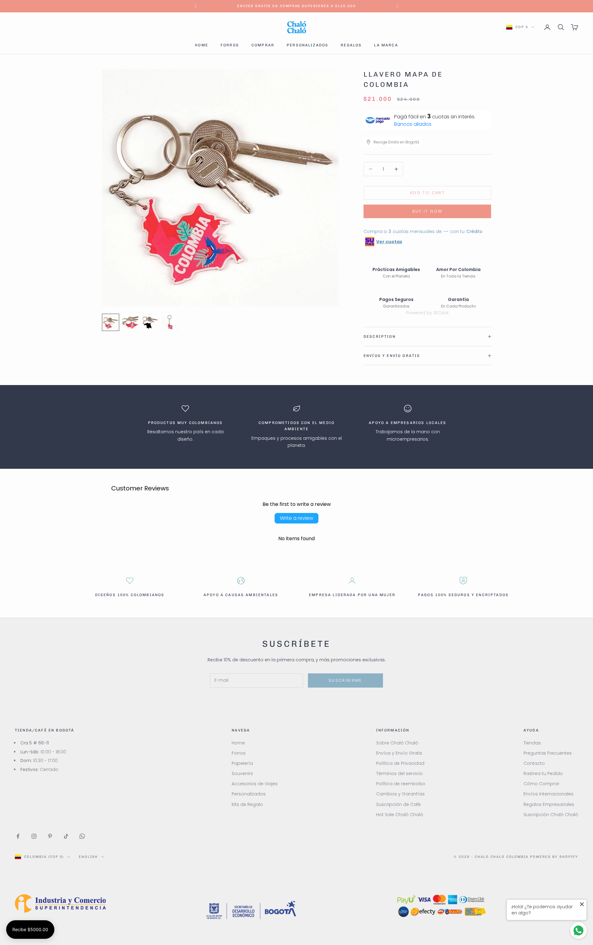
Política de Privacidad (400, 763)
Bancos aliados (412, 124)
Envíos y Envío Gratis (399, 753)
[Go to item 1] (110, 322)
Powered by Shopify (554, 857)
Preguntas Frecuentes (548, 753)
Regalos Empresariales (549, 804)
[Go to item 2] (130, 322)
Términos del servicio (399, 773)
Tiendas (532, 743)
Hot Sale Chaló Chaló (399, 815)
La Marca (386, 45)
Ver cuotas (389, 242)
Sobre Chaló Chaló (397, 743)
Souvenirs (242, 773)
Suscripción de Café (398, 804)
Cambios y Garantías (400, 794)
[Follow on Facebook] (18, 836)
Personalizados (307, 45)
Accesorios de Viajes (255, 784)
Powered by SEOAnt (427, 313)
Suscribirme (345, 680)
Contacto (534, 763)
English (88, 857)
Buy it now (427, 211)
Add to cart (427, 193)
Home (201, 45)
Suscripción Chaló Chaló (551, 815)
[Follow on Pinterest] (50, 836)
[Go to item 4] (170, 322)
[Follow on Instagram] (34, 836)
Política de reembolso (400, 784)
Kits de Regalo (247, 804)
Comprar (262, 45)
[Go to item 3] (150, 322)
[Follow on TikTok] (66, 836)
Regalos (351, 45)
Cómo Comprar (541, 784)
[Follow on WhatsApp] (82, 836)
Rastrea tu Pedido (543, 773)
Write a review (296, 518)
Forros (230, 45)
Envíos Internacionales (549, 794)
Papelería (242, 763)
